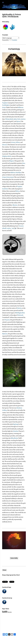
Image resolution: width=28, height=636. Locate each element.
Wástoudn (20, 315)
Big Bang (15, 424)
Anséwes (23, 119)
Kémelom (15, 431)
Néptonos (5, 334)
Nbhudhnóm (14, 438)
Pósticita (19, 308)
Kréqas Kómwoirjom (8, 177)
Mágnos (12, 161)
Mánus (18, 191)
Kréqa (4, 107)
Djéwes (18, 121)
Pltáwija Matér (9, 119)
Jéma (23, 163)
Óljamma (15, 205)
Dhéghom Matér (6, 156)
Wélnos (18, 142)
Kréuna (13, 142)
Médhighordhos (20, 313)
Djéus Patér (17, 119)
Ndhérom (20, 107)
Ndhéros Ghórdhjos (15, 172)
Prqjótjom (5, 103)
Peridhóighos (6, 105)
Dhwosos (4, 145)
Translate (14, 40)
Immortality (14, 558)
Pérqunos (7, 320)
